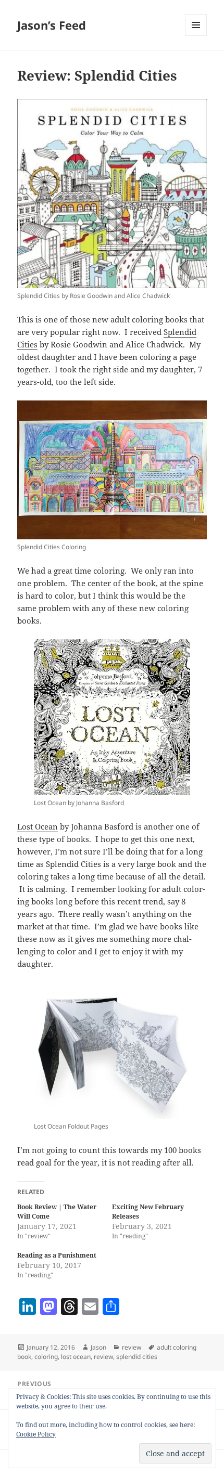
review (131, 1347)
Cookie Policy (36, 1434)
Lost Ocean (37, 826)
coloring (46, 1356)
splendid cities (136, 1356)
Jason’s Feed (51, 25)
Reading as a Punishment (56, 1255)
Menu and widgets (196, 35)
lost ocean (76, 1356)
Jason (98, 1347)
